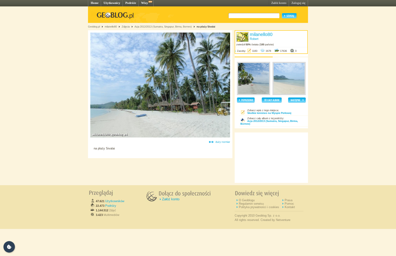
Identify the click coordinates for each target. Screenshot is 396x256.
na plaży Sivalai (206, 26)
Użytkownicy (112, 3)
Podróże (130, 3)
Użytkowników (114, 201)
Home (95, 3)
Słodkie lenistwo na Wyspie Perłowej (269, 113)
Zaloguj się (298, 3)
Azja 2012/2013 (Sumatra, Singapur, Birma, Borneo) (163, 26)
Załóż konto (278, 3)
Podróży (110, 205)
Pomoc (289, 203)
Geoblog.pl (94, 26)
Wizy (144, 3)
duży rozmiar (222, 141)
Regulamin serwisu (251, 203)
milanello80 (111, 26)
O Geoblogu (247, 200)
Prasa (288, 200)
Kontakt (290, 207)
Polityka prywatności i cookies (259, 207)
